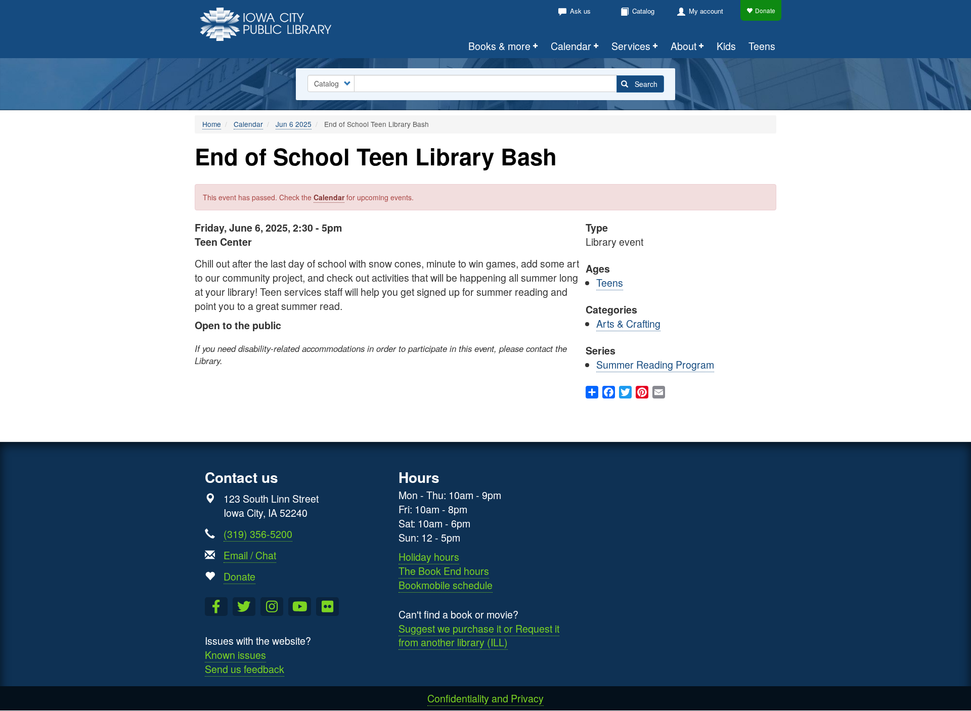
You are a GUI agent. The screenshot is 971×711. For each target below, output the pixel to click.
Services (630, 45)
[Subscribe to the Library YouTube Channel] (299, 606)
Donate (765, 10)
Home (211, 124)
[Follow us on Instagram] (271, 606)
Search (645, 84)
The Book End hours (444, 570)
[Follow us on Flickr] (327, 606)
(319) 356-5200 (258, 533)
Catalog (643, 11)
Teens (761, 45)
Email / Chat (250, 555)
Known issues (235, 654)
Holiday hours (429, 556)
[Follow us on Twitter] (244, 606)
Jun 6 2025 (294, 124)
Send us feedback (244, 668)
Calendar (571, 45)
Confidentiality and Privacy (485, 698)
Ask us (580, 11)
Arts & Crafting (628, 323)
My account (706, 11)
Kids (726, 45)
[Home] (272, 23)
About (683, 45)
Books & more (499, 45)
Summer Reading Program (655, 364)
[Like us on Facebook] (216, 606)
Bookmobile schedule (446, 584)
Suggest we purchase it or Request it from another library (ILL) (479, 635)
